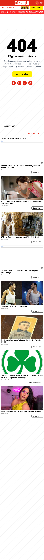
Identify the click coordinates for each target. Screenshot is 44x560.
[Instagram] (19, 83)
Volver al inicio (22, 74)
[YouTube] (30, 83)
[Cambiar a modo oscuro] (37, 3)
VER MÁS (32, 133)
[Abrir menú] (3, 3)
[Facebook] (14, 83)
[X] (25, 83)
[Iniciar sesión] (41, 3)
